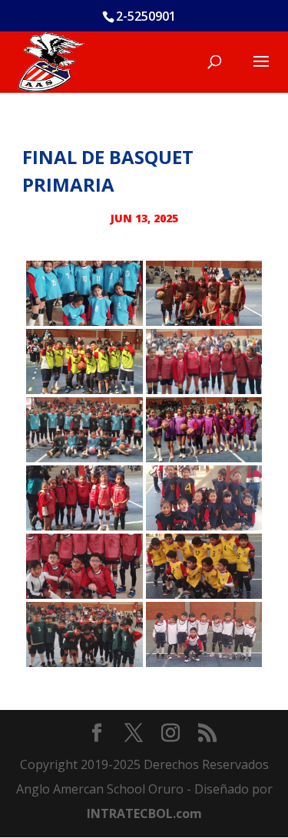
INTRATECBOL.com (144, 813)
